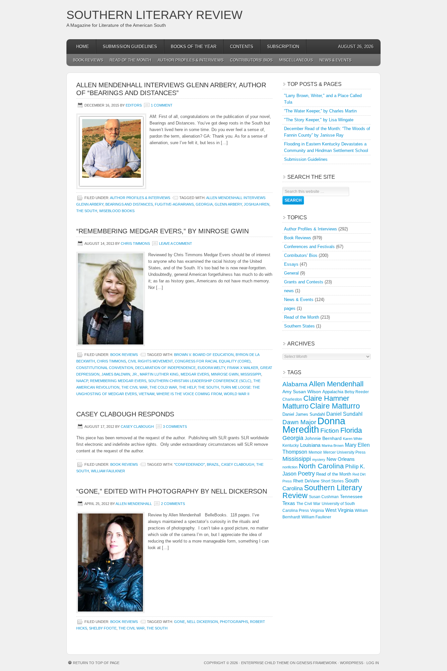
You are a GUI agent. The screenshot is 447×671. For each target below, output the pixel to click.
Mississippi (251, 374)
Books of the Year (193, 46)
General (291, 273)
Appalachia (332, 391)
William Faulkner (108, 471)
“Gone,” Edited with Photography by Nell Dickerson (171, 491)
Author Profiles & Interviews (191, 60)
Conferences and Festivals (309, 246)
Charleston (292, 399)
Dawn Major (299, 422)
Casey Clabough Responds (125, 414)
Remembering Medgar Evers (118, 381)
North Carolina (321, 466)
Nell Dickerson (202, 622)
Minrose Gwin (225, 374)
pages (289, 308)
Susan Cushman (324, 497)
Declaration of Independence (165, 368)
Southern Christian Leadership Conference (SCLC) (199, 381)
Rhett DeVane (306, 480)
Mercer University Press (344, 452)
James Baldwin (115, 374)
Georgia (204, 204)
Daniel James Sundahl (303, 414)
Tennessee (351, 496)
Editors (134, 105)
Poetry (306, 473)
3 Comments (175, 426)
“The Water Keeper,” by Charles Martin (320, 111)
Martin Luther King (159, 374)
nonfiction (289, 467)
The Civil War (134, 387)
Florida (351, 430)
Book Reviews (88, 60)
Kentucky (290, 445)
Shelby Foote (102, 628)
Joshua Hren (256, 204)
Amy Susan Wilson (301, 391)
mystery (318, 459)
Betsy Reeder (357, 392)
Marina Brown (333, 445)
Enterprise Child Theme (265, 663)
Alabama (295, 384)
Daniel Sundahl (344, 414)
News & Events (335, 60)
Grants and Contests (303, 281)
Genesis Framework (316, 663)
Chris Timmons (135, 243)
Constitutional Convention (104, 368)
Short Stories (332, 481)
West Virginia (339, 510)
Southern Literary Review (154, 15)
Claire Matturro (335, 406)
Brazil (213, 464)
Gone (179, 622)
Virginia (317, 510)
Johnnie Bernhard (323, 438)
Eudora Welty (211, 368)
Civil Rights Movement (150, 361)
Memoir (315, 452)
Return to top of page (96, 663)
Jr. (135, 374)
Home (82, 46)
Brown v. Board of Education (204, 355)
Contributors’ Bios (251, 60)
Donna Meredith (313, 425)
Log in (373, 663)
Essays (291, 264)
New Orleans (341, 459)
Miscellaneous (296, 60)
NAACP (82, 381)
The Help (187, 387)
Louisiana (310, 445)
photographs (234, 622)
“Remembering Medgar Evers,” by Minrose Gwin (162, 231)
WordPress (351, 663)
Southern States (299, 326)
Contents (241, 46)
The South (86, 211)
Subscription (283, 46)
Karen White (352, 439)
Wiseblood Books (116, 211)
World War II (236, 394)
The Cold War (163, 387)
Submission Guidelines (130, 46)
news (289, 290)
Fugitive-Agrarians (174, 204)
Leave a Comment (175, 243)
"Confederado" (189, 464)
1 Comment (161, 105)
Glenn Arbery (228, 204)
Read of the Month (130, 60)
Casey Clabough (137, 426)
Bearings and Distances (129, 204)
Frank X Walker (242, 368)
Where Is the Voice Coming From (189, 394)
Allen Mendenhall (134, 504)
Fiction (329, 430)
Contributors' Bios (300, 255)
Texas (288, 503)
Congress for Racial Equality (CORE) (213, 361)
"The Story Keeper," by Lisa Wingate (318, 119)
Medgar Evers (195, 374)
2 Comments (173, 504)
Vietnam (146, 394)
